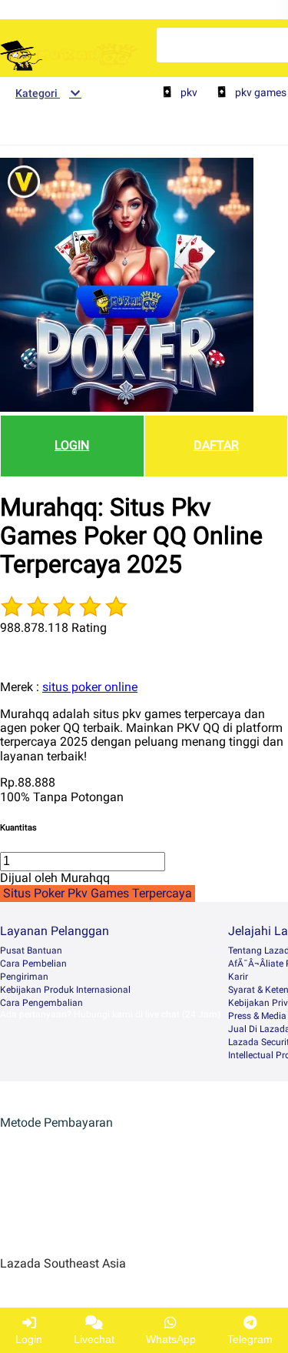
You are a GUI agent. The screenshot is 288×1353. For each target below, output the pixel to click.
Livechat (94, 1339)
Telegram (250, 1339)
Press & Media (257, 1016)
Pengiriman (24, 976)
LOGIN (72, 445)
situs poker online (89, 687)
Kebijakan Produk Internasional (65, 989)
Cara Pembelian (33, 963)
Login (28, 1339)
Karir (238, 976)
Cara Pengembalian (41, 1002)
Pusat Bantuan (31, 950)
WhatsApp (171, 1339)
